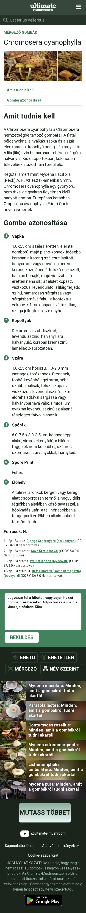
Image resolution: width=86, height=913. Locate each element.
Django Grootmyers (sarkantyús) (51, 541)
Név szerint (64, 669)
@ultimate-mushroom (48, 833)
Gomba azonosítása (24, 100)
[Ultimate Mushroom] (43, 7)
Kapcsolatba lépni (19, 846)
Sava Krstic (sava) (44, 551)
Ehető (27, 657)
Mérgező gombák (20, 33)
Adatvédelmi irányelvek (61, 846)
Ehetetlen (61, 657)
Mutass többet (44, 812)
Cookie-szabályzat (43, 855)
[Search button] (5, 20)
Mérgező (26, 669)
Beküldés (21, 637)
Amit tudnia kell (20, 90)
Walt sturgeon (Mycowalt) (49, 561)
